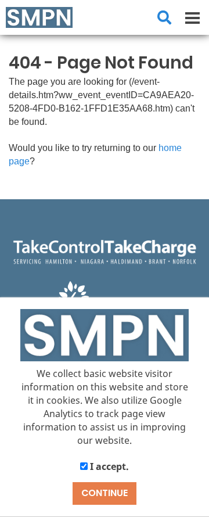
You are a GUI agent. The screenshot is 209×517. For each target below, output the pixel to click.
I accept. (108, 466)
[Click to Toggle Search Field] (164, 17)
